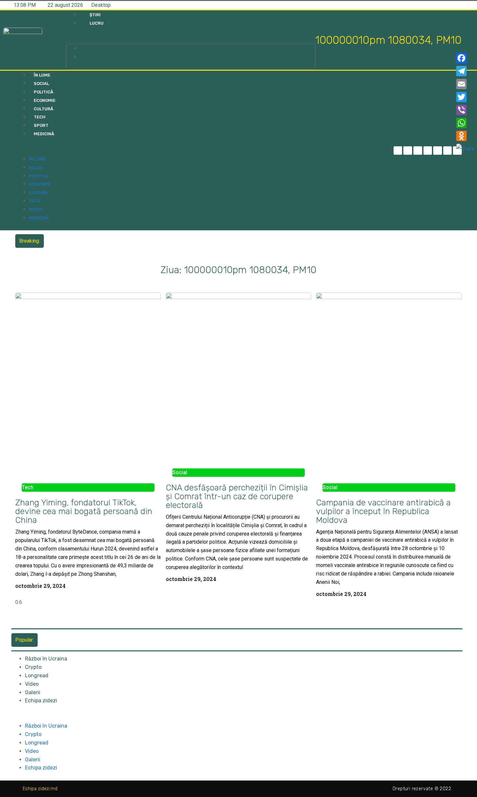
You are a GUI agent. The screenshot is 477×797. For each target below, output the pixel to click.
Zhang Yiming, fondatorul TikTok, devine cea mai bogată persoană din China (83, 511)
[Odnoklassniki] (465, 135)
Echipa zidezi (41, 700)
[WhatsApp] (465, 122)
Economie (44, 100)
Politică (43, 92)
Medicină (44, 133)
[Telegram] (407, 150)
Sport (41, 125)
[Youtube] (447, 150)
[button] (190, 40)
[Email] (465, 84)
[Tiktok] (437, 150)
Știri (95, 14)
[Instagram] (427, 150)
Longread (36, 675)
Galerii (32, 692)
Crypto (33, 667)
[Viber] (465, 109)
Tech (39, 117)
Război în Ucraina (46, 659)
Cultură (43, 108)
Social (41, 83)
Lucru (97, 23)
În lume (42, 75)
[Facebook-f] (398, 150)
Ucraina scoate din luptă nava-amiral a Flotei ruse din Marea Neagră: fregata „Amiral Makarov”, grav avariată (169, 241)
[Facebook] (465, 58)
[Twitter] (417, 150)
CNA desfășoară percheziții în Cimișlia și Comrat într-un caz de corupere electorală (237, 496)
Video (32, 684)
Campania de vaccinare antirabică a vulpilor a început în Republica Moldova (383, 511)
